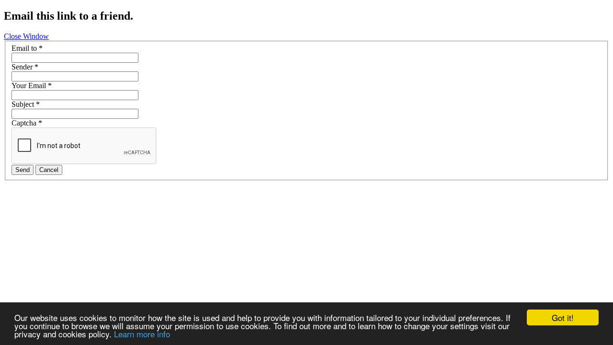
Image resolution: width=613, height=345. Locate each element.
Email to (27, 48)
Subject (25, 104)
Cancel (48, 169)
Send (22, 169)
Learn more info (142, 334)
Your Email (31, 85)
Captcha (26, 123)
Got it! (563, 317)
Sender (24, 67)
